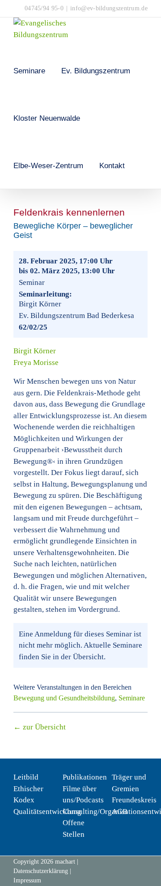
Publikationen (85, 777)
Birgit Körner (34, 351)
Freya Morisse (36, 362)
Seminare (132, 698)
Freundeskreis (134, 800)
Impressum (27, 880)
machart (65, 861)
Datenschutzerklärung (40, 871)
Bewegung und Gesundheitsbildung (64, 698)
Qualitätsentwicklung (47, 811)
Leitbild (25, 777)
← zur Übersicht (39, 727)
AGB (119, 811)
